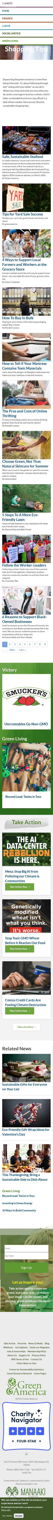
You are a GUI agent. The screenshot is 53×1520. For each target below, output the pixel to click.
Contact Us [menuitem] (36, 1359)
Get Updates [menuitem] (21, 1347)
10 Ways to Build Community (19, 1210)
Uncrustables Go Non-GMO (26, 724)
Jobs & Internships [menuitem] (16, 1351)
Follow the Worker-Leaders (24, 565)
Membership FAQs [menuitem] (37, 1351)
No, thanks (7, 1516)
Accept (18, 1516)
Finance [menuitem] (7, 18)
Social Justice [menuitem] (11, 33)
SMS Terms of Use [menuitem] (20, 1359)
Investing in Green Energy (17, 1203)
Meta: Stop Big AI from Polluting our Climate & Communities (22, 876)
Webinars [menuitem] (8, 1347)
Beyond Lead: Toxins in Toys (23, 796)
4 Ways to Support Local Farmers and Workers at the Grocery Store (24, 264)
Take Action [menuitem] (9, 1343)
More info (5, 1510)
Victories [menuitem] (21, 1343)
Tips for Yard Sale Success (22, 214)
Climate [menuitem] (7, 3)
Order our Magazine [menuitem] (40, 1347)
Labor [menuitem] (6, 26)
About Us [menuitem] (12, 1355)
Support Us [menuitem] (24, 1355)
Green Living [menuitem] (10, 41)
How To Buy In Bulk (17, 318)
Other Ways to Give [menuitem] (26, 1363)
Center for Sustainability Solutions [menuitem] (26, 1369)
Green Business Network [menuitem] (19, 1373)
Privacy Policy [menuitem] (39, 1355)
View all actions (25, 1027)
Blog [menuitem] (47, 1343)
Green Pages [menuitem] (40, 1373)
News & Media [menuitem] (35, 1343)
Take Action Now (18, 886)
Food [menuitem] (5, 11)
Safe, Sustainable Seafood (22, 157)
